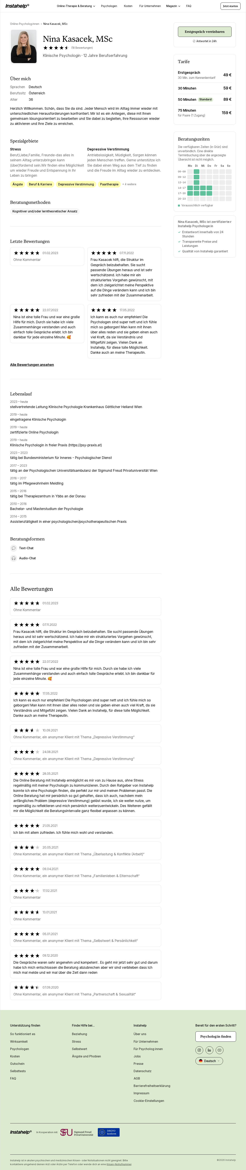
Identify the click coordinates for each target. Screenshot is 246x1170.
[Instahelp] (17, 6)
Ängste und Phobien (86, 1056)
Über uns (140, 1034)
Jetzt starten (230, 6)
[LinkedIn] (209, 1050)
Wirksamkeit (19, 1041)
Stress (76, 1041)
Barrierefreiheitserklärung (152, 1086)
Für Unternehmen (146, 1041)
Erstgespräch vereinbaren (205, 32)
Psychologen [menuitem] (109, 6)
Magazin (171, 6)
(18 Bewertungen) (82, 47)
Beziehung (79, 1034)
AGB (137, 1078)
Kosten (15, 1056)
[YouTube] (219, 1050)
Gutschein (17, 1064)
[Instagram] (199, 1050)
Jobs (137, 1056)
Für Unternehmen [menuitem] (150, 6)
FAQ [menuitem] (188, 6)
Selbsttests (18, 1071)
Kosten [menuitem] (128, 6)
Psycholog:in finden (215, 1036)
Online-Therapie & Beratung (74, 6)
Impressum (141, 1093)
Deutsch (210, 1061)
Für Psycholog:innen (148, 1049)
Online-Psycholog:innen (24, 23)
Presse (138, 1064)
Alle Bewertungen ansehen (32, 365)
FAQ (13, 1078)
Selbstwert (79, 1049)
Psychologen (19, 1049)
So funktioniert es (22, 1034)
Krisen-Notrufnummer (119, 1164)
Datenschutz (142, 1071)
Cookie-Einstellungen (149, 1101)
